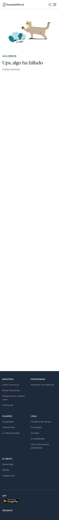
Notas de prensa (11, 390)
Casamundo (8, 475)
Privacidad (36, 427)
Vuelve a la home (11, 69)
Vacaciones (8, 427)
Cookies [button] (35, 432)
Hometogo (7, 464)
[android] (29, 501)
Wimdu (5, 469)
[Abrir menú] (55, 5)
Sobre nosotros (10, 384)
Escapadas (8, 421)
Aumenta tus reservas (42, 384)
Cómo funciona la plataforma (40, 446)
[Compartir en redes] (50, 4)
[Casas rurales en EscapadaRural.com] (13, 4)
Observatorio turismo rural (13, 398)
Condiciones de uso (41, 421)
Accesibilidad (38, 438)
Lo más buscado (11, 432)
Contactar (7, 405)
